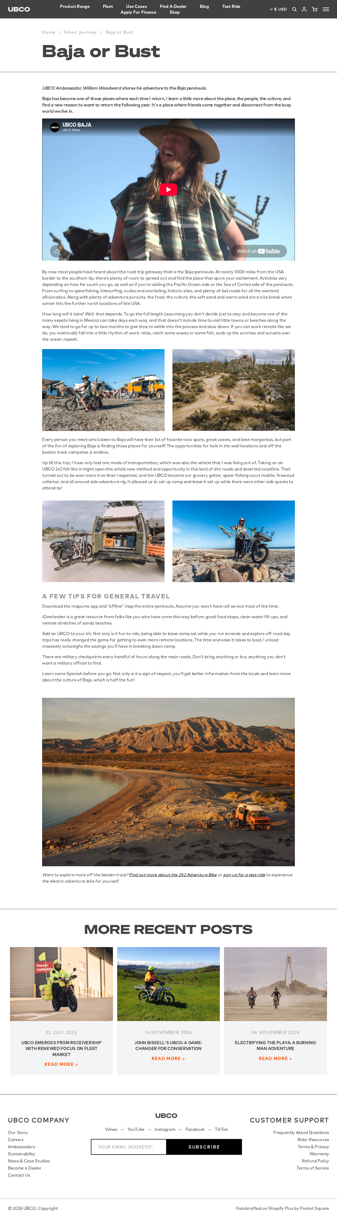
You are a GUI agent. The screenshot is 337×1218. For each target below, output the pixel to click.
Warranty (319, 1153)
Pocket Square (314, 1208)
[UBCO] (166, 1115)
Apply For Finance (138, 12)
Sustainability (21, 1153)
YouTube (136, 1129)
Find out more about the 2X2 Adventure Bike (173, 874)
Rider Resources (313, 1139)
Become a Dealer (24, 1168)
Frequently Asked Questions (301, 1132)
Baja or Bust (120, 32)
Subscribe (204, 1147)
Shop (175, 12)
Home (48, 32)
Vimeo (111, 1129)
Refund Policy (315, 1160)
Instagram (165, 1129)
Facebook (195, 1129)
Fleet (108, 6)
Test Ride (231, 6)
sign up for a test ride (244, 874)
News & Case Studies (29, 1160)
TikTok (221, 1129)
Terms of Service (312, 1168)
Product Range (75, 6)
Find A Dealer (173, 6)
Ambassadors (21, 1146)
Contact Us (19, 1175)
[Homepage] (19, 9)
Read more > (61, 1064)
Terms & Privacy (313, 1146)
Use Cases (136, 6)
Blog (204, 6)
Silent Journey (80, 32)
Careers (16, 1139)
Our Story (18, 1132)
